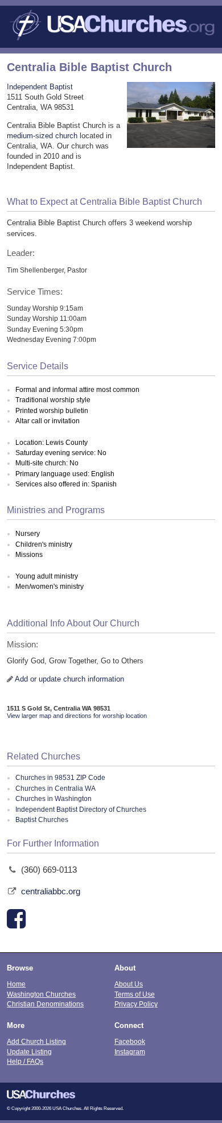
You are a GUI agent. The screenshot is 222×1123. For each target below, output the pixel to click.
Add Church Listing (36, 1041)
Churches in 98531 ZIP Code (60, 778)
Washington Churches (41, 994)
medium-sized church (42, 135)
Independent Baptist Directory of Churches (80, 810)
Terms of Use (134, 994)
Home (16, 984)
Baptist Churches (41, 820)
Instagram (129, 1051)
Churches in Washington (53, 799)
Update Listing (29, 1051)
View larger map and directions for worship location (77, 715)
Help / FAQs (25, 1061)
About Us (128, 984)
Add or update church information (69, 679)
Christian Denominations (45, 1004)
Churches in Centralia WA (55, 788)
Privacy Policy (136, 1004)
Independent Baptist (40, 86)
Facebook (129, 1041)
